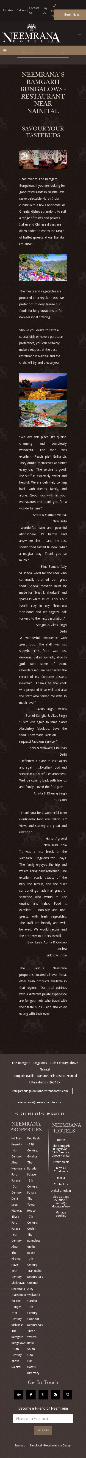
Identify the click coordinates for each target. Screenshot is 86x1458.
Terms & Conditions (61, 1169)
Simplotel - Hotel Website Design (51, 1445)
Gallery (21, 10)
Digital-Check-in (61, 1190)
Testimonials (61, 1162)
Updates (7, 10)
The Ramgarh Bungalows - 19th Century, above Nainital (61, 1150)
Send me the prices (56, 646)
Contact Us (61, 1184)
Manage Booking (61, 1214)
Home (61, 1140)
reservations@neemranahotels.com (40, 1102)
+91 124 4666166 (56, 13)
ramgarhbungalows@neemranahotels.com (40, 1091)
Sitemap (20, 1445)
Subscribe (43, 1430)
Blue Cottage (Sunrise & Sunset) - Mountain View (61, 1201)
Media (61, 1177)
